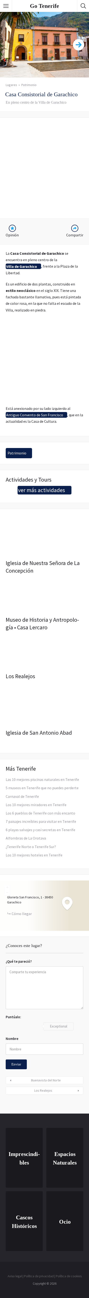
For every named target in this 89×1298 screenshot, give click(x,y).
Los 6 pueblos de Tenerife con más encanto (40, 813)
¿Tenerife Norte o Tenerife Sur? (31, 846)
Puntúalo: (13, 1017)
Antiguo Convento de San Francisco (34, 414)
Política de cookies (69, 1276)
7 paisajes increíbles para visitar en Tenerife (41, 821)
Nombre (12, 1038)
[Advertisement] (44, 168)
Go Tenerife (44, 6)
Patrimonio (29, 85)
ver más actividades (41, 490)
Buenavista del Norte (46, 1080)
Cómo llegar (22, 913)
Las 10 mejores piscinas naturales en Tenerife (42, 779)
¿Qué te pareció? (19, 961)
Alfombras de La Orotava (26, 838)
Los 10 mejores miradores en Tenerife (36, 804)
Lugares (11, 85)
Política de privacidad (39, 1276)
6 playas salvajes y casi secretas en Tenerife (40, 829)
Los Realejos (43, 1090)
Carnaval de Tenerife (22, 796)
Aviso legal (15, 1276)
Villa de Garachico (21, 266)
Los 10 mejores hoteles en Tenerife (34, 855)
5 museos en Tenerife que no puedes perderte (42, 787)
